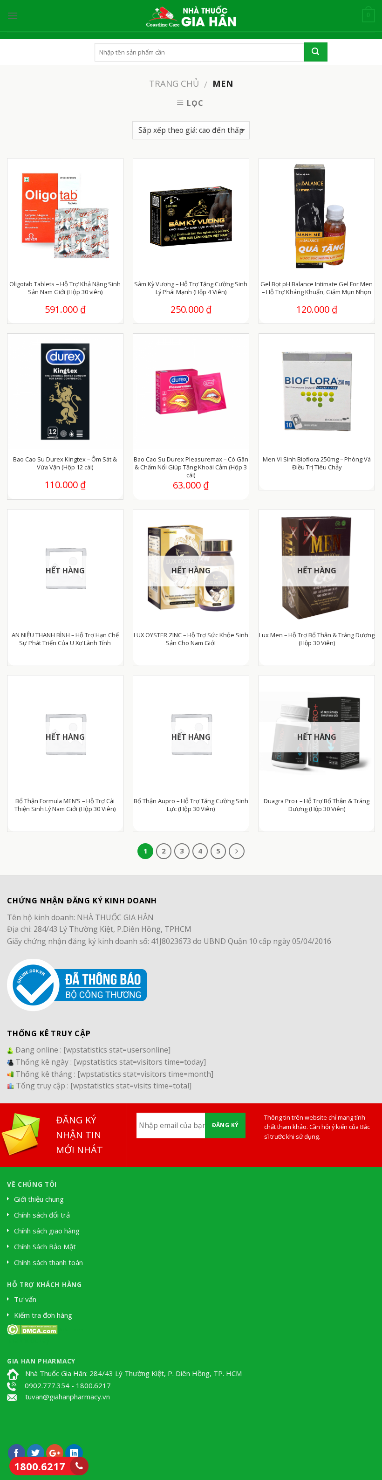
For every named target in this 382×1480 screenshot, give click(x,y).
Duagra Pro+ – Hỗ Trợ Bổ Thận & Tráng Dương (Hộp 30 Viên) (316, 805)
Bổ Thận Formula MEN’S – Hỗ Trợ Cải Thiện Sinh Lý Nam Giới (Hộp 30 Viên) (65, 805)
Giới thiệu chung (39, 1199)
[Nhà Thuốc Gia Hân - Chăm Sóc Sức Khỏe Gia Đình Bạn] (191, 16)
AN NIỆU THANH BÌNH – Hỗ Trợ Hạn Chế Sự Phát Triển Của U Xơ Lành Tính (65, 639)
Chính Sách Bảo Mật (45, 1246)
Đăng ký (225, 1125)
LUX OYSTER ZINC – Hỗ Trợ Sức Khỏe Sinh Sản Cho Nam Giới (191, 639)
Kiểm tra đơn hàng (43, 1315)
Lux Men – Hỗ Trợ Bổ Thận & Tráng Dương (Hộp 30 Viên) (317, 639)
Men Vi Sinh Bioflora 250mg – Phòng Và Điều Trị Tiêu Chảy (317, 463)
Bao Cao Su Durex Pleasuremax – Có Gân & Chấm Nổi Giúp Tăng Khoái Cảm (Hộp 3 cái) (191, 467)
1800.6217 (39, 1466)
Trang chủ (174, 83)
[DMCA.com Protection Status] (32, 1328)
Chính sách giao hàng (47, 1230)
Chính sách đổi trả (42, 1214)
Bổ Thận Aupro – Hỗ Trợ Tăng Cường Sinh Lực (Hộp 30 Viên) (191, 805)
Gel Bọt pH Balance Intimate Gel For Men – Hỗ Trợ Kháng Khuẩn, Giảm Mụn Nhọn (316, 288)
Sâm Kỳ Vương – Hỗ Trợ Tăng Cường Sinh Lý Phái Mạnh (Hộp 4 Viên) (190, 288)
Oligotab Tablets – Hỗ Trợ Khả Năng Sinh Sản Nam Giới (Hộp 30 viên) (65, 288)
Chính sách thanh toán (48, 1262)
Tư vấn (25, 1299)
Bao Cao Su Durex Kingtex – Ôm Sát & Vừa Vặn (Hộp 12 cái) (65, 463)
